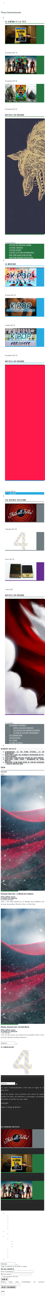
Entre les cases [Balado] (23, 728)
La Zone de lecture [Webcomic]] (26, 733)
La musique (9, 260)
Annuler (4, 1290)
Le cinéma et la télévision (13, 51)
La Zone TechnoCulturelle (21, 1103)
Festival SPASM (15, 250)
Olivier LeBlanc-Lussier (12, 240)
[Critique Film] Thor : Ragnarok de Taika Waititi (23, 105)
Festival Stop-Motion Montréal (21, 252)
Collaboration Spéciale (12, 720)
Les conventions (15, 735)
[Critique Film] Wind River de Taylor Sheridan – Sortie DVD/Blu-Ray (24, 763)
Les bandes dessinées (17, 725)
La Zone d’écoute (16, 743)
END (6, 528)
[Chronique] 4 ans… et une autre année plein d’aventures (22, 554)
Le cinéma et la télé (13, 17)
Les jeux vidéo (14, 738)
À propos (8, 745)
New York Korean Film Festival (21, 257)
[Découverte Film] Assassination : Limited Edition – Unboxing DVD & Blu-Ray (24, 584)
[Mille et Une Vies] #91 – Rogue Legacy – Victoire (23, 717)
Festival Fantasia (16, 247)
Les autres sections (13, 496)
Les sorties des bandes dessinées (26, 730)
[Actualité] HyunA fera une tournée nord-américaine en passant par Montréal (23, 484)
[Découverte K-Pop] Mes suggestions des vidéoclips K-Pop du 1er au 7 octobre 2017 (23, 290)
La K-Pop (7, 294)
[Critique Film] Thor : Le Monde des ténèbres (17, 893)
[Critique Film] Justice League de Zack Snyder (22, 76)
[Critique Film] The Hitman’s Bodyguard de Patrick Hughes (24, 47)
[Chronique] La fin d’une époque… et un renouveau (24, 524)
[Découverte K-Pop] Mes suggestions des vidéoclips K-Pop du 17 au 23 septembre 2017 (23, 350)
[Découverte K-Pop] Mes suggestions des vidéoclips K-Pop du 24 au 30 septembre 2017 (23, 320)
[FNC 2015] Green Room (13, 237)
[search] (16, 1043)
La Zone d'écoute (10, 588)
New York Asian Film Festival (20, 255)
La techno (13, 740)
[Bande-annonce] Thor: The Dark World (15, 1027)
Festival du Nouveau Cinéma (14, 241)
